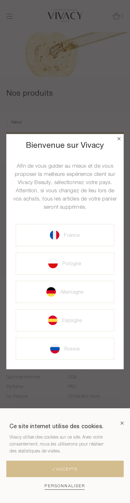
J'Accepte (65, 468)
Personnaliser (64, 485)
